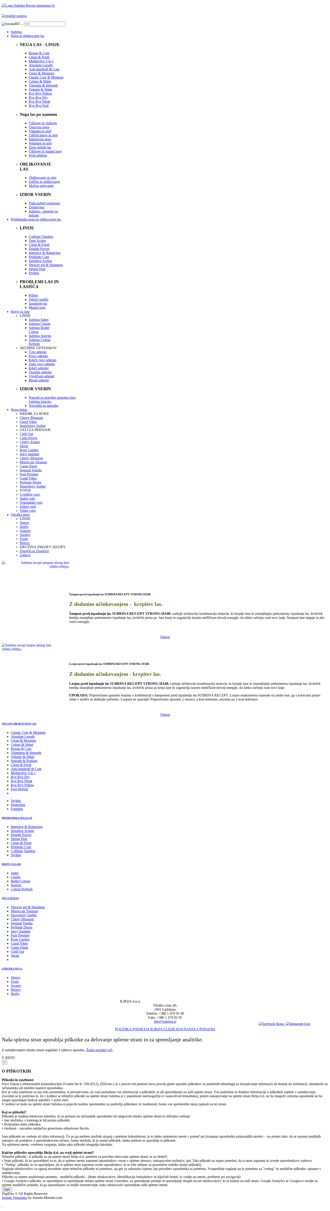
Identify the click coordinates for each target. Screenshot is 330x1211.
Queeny (25, 531)
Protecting (18, 805)
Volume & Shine (40, 89)
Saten (15, 873)
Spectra (16, 885)
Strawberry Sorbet (33, 426)
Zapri (7, 1189)
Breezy (25, 543)
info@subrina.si (165, 1021)
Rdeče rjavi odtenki (42, 360)
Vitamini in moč (40, 131)
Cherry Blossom (31, 418)
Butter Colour (20, 881)
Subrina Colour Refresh (40, 342)
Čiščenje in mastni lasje (45, 151)
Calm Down (28, 438)
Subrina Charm (39, 324)
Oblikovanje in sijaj (42, 178)
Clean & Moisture (41, 73)
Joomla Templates (14, 1198)
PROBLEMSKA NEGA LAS (17, 818)
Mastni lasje (37, 307)
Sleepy (24, 523)
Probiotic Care (39, 257)
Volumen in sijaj (40, 143)
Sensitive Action (40, 261)
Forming (17, 809)
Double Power (39, 249)
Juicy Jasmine (29, 454)
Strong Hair (37, 269)
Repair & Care (39, 53)
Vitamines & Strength (26, 753)
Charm (15, 877)
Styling (34, 273)
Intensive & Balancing (44, 253)
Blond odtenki (39, 380)
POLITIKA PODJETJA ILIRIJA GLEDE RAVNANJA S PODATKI (165, 1029)
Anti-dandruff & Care (44, 69)
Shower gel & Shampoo (46, 265)
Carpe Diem (28, 466)
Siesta (24, 446)
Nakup (165, 637)
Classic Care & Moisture (46, 77)
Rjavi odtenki (38, 356)
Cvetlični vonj (30, 494)
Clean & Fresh (39, 57)
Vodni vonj (27, 510)
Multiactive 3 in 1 (41, 61)
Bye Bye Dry (38, 97)
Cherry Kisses (30, 442)
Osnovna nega (39, 127)
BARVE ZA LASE (11, 864)
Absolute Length (41, 65)
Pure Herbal (19, 789)
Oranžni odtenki (40, 372)
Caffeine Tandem (41, 237)
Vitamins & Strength (43, 85)
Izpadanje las (38, 303)
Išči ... (19, 24)
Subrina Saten (38, 320)
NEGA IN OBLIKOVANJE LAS (19, 723)
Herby (24, 527)
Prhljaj (33, 295)
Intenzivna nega (40, 139)
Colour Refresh (22, 889)
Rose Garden (29, 450)
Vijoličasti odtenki (41, 376)
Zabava (25, 555)
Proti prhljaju (38, 155)
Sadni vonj (27, 498)
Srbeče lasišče (38, 299)
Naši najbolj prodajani (44, 203)
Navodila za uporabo (43, 405)
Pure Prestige (29, 474)
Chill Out (26, 434)
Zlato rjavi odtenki (42, 364)
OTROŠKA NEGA (12, 968)
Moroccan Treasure (33, 462)
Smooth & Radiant (24, 761)
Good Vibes (28, 422)
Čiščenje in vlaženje (43, 123)
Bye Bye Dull (38, 105)
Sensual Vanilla (31, 470)
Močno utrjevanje (41, 186)
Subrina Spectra (40, 336)
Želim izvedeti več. (99, 1050)
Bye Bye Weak (39, 101)
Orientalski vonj (31, 502)
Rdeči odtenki (38, 368)
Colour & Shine (40, 81)
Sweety (25, 535)
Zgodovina (36, 207)
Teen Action (37, 241)
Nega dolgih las (40, 147)
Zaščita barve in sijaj (43, 135)
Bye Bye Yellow (40, 93)
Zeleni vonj (28, 506)
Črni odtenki (37, 352)
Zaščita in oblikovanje (44, 182)
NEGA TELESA (10, 898)
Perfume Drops (30, 482)
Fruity (24, 539)
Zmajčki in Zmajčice (34, 551)
